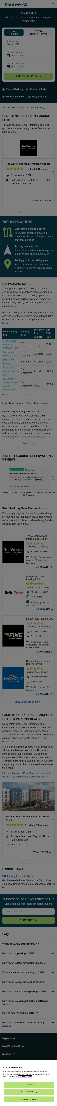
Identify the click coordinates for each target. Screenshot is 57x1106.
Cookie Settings (29, 1099)
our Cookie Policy (25, 1076)
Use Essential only (29, 1092)
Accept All (29, 1084)
